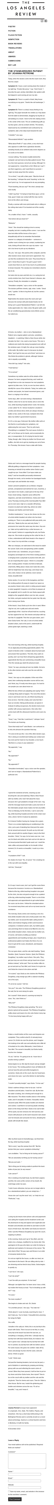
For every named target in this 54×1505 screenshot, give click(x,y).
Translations (15, 48)
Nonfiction (13, 39)
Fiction (11, 31)
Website (11, 1485)
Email (10, 1478)
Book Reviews (15, 44)
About (11, 52)
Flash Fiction (15, 35)
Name (10, 1471)
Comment (12, 1452)
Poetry (12, 27)
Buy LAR (12, 65)
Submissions (14, 61)
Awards (12, 56)
